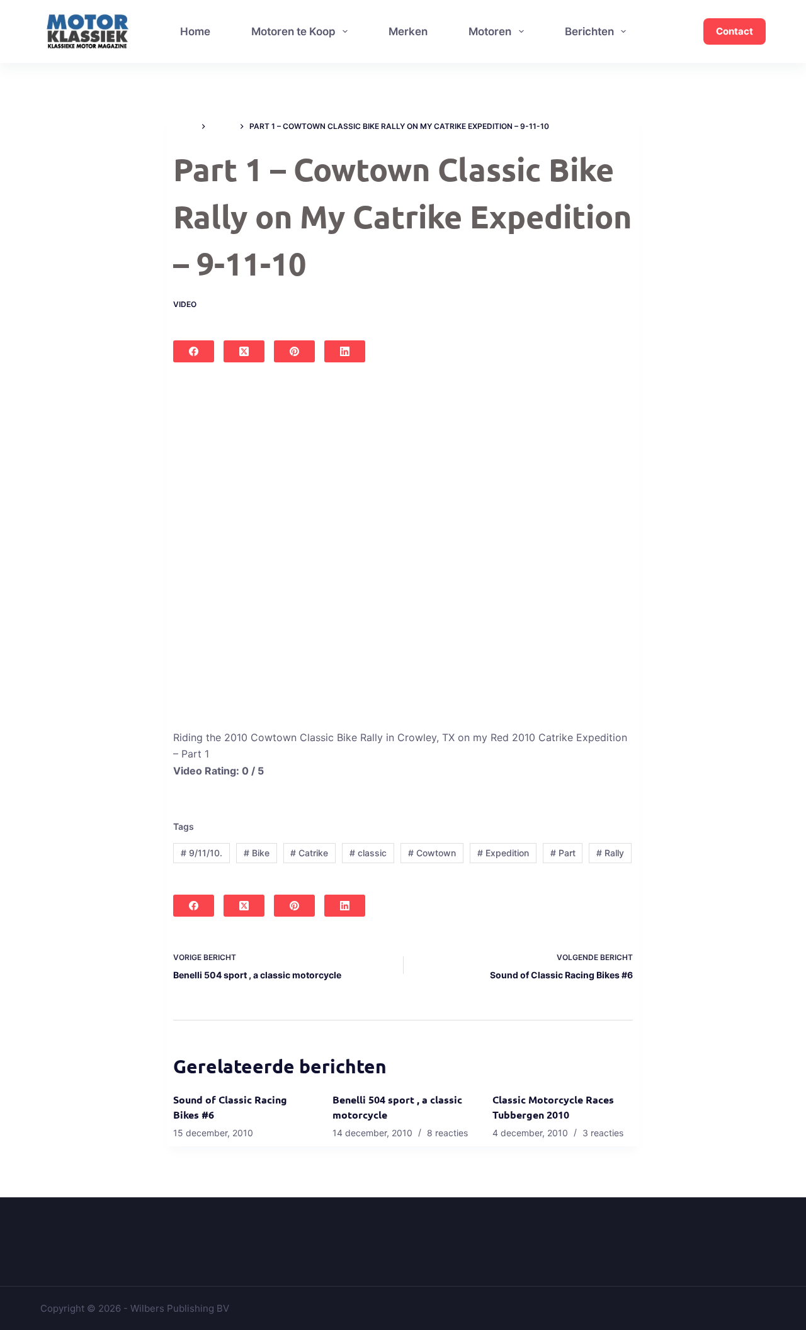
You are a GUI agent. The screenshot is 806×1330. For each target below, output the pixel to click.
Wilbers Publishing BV (179, 1308)
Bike (257, 852)
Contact (734, 31)
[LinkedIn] (344, 351)
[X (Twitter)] (244, 351)
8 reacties (447, 1132)
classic (368, 852)
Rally (610, 852)
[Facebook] (193, 351)
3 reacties (602, 1132)
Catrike (309, 852)
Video (184, 304)
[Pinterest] (294, 351)
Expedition (503, 852)
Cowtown (432, 852)
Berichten (589, 31)
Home (195, 31)
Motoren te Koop (293, 31)
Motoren (489, 31)
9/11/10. (201, 852)
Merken (408, 31)
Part (563, 852)
